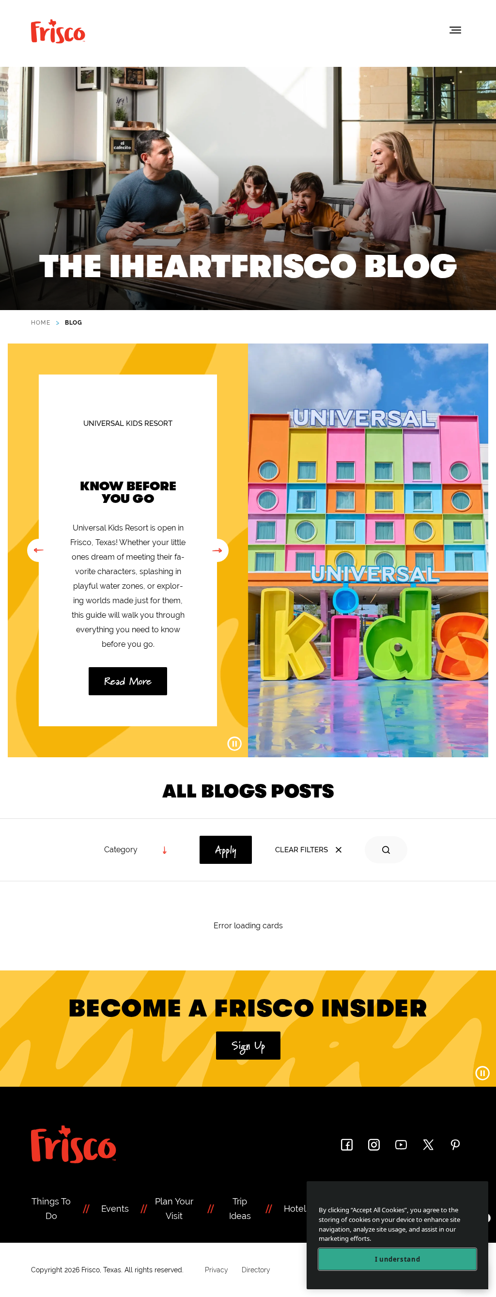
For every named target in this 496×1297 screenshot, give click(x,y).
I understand (397, 1259)
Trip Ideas (240, 1208)
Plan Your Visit (174, 1208)
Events (115, 1208)
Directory (256, 1270)
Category (121, 849)
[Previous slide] (38, 550)
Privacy (216, 1270)
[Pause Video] (234, 743)
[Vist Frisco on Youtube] (401, 1145)
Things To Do (51, 1208)
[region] (397, 1235)
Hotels (297, 1208)
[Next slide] (217, 550)
